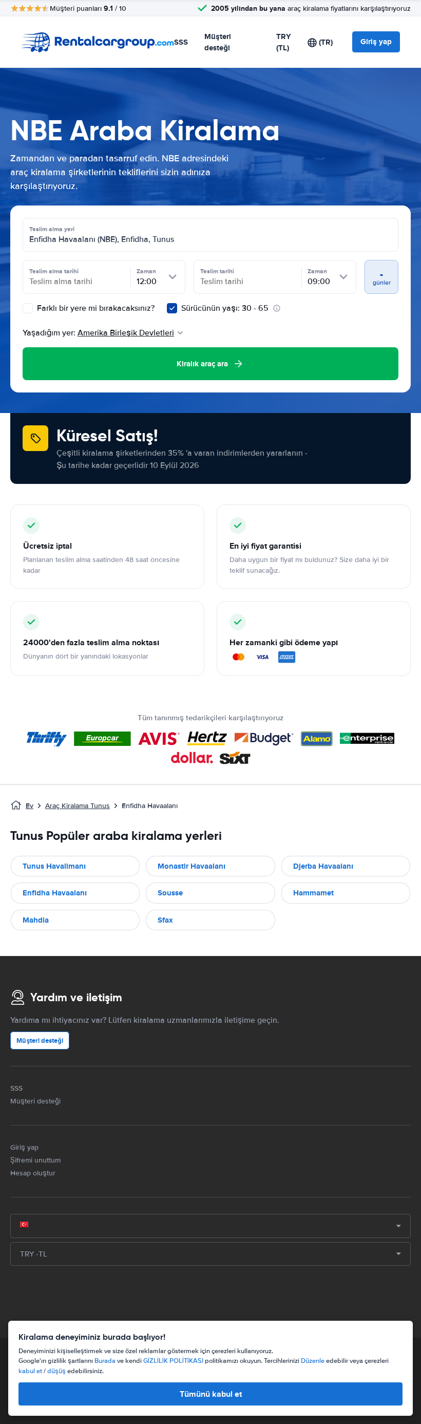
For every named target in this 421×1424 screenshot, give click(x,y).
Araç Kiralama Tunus (77, 805)
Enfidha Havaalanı (55, 892)
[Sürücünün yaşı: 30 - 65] (172, 308)
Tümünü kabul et (211, 1394)
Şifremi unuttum (35, 1160)
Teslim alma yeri (51, 229)
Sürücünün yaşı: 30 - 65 (225, 308)
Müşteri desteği (217, 42)
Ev (29, 805)
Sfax (165, 920)
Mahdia (36, 920)
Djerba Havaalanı (323, 866)
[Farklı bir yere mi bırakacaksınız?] (28, 308)
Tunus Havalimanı (54, 866)
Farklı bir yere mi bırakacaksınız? (94, 308)
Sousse (170, 892)
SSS (181, 42)
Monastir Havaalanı (191, 866)
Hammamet (313, 892)
